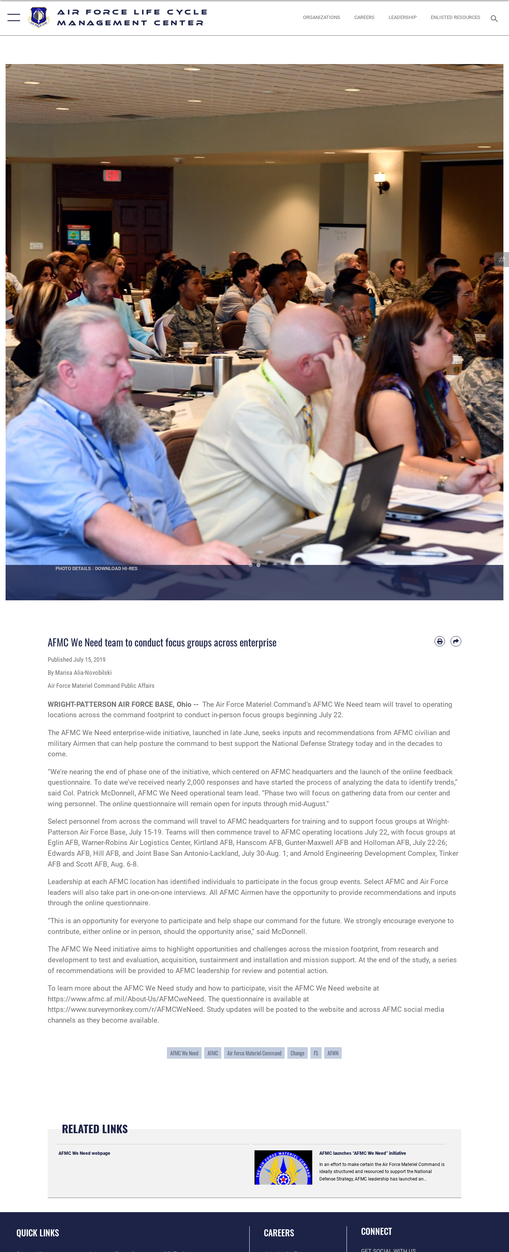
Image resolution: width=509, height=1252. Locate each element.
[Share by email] (455, 641)
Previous (31, 332)
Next (478, 332)
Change (297, 1053)
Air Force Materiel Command (254, 1053)
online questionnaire (116, 903)
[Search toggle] (495, 18)
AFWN (333, 1053)
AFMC (213, 1053)
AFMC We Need (184, 1053)
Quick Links (37, 1232)
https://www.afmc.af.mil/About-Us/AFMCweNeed (126, 999)
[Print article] (439, 641)
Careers (279, 1232)
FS (316, 1053)
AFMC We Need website (333, 988)
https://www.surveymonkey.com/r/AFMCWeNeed (125, 1009)
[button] (12, 17)
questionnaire (242, 999)
